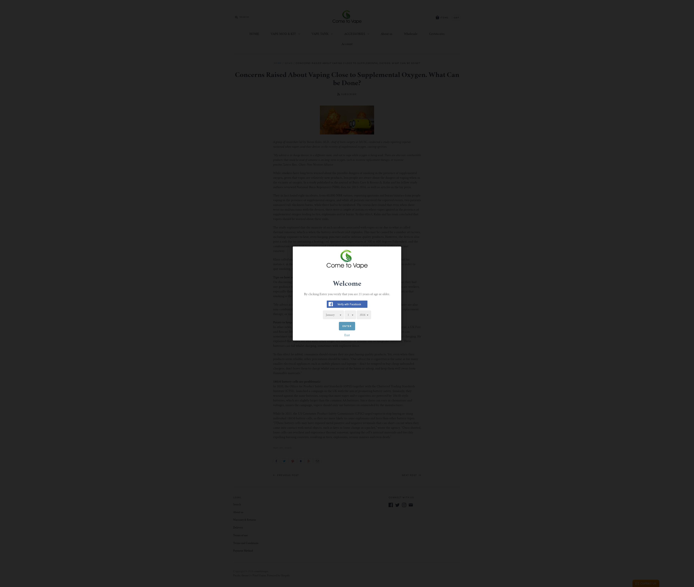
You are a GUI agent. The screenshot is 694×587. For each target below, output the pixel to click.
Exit (347, 335)
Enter (347, 326)
